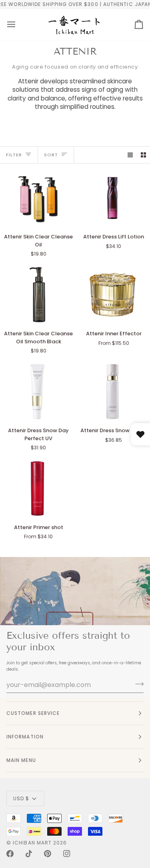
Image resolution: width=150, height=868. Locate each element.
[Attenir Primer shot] (37, 488)
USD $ (21, 798)
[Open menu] (11, 24)
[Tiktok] (29, 853)
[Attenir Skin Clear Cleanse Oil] (37, 198)
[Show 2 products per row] (143, 155)
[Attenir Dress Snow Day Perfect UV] (37, 391)
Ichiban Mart (32, 842)
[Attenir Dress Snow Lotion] (112, 391)
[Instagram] (66, 853)
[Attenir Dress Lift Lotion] (112, 198)
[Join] (137, 683)
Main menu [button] (21, 760)
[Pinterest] (47, 853)
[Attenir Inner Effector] (112, 294)
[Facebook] (10, 853)
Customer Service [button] (33, 713)
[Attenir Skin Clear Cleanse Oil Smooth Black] (37, 294)
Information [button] (25, 736)
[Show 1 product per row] (130, 155)
